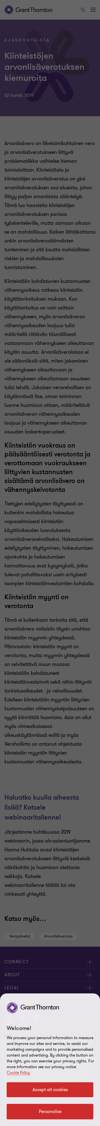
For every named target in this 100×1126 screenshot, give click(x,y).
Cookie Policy (18, 1072)
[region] (50, 1059)
